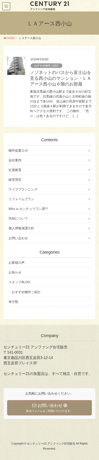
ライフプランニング (23, 189)
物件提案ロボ (18, 150)
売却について (18, 218)
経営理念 (15, 179)
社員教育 (15, 170)
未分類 (13, 302)
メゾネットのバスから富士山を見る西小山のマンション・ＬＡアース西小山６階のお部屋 (60, 78)
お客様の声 (17, 262)
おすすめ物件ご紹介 (46, 65)
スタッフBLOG (19, 282)
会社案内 (15, 160)
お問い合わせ (18, 238)
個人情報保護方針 (21, 228)
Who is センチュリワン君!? (28, 209)
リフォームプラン (21, 199)
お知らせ (15, 272)
